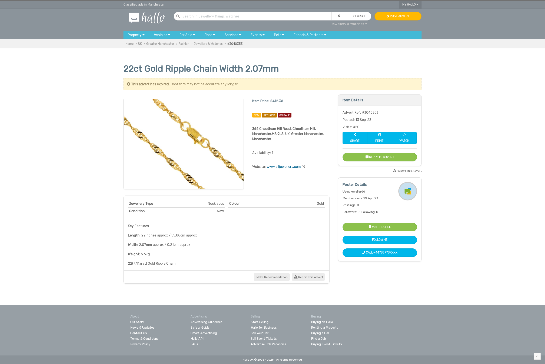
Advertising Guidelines (206, 322)
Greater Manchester (160, 44)
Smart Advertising (204, 333)
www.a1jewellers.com (284, 167)
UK (140, 44)
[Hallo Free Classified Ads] (147, 17)
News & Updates (142, 327)
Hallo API (197, 339)
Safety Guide (200, 327)
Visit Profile (381, 227)
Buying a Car (320, 333)
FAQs (194, 344)
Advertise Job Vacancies (268, 344)
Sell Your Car (259, 333)
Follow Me (379, 240)
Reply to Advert (381, 157)
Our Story (137, 322)
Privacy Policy (140, 344)
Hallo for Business (264, 327)
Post (399, 16)
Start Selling (259, 322)
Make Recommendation (272, 277)
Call (381, 252)
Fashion (184, 44)
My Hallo (409, 4)
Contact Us (138, 333)
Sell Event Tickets (264, 339)
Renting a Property (324, 327)
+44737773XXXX (385, 252)
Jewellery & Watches (208, 44)
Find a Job (318, 339)
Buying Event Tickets (326, 344)
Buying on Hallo (322, 322)
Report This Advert (310, 277)
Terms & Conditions (144, 339)
